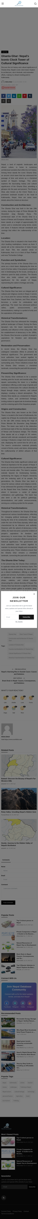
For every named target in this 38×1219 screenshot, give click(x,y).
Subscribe (26, 617)
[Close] (34, 594)
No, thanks (19, 621)
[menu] (2, 3)
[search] (35, 3)
